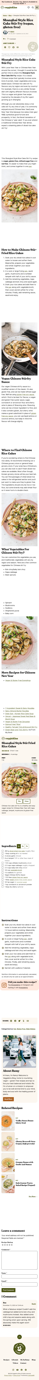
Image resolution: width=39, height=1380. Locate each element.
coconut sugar (22, 882)
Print (26, 801)
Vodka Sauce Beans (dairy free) (24, 1121)
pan (30, 166)
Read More (8, 1099)
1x (19, 846)
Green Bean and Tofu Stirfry (16, 730)
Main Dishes (30, 1029)
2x (23, 846)
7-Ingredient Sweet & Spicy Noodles (19, 708)
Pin (19, 801)
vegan (12, 880)
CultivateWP (31, 1375)
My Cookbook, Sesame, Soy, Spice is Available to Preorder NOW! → (19, 2)
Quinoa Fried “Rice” (13, 724)
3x (27, 846)
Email (4, 1281)
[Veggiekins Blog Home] (9, 7)
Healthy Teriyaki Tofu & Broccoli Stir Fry (21, 727)
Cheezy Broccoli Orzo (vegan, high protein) (25, 1142)
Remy (12, 31)
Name (4, 1273)
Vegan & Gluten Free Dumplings (18, 680)
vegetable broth (16, 870)
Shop (34, 1360)
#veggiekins (23, 988)
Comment (6, 1250)
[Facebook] (22, 1370)
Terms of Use (16, 1375)
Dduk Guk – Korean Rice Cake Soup (19, 714)
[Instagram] (13, 1370)
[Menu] (37, 7)
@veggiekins (15, 985)
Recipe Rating (7, 1242)
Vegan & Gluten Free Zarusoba (17, 722)
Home (5, 15)
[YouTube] (17, 1370)
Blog (10, 15)
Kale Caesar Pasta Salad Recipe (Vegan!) (25, 1184)
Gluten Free (21, 1029)
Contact (23, 1363)
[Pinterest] (26, 1370)
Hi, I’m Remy (24, 1360)
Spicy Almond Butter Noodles (17, 711)
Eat (15, 1029)
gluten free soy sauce (25, 394)
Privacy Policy (8, 1375)
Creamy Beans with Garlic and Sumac (24, 1163)
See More (32, 1196)
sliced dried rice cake (17, 851)
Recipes (6, 1360)
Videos (15, 1363)
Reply (34, 1304)
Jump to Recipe (8, 43)
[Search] (33, 7)
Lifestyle (15, 1360)
